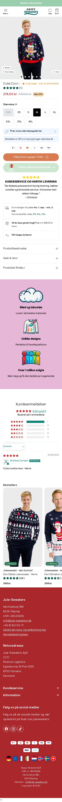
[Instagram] (6, 729)
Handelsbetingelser (15, 634)
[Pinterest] (13, 729)
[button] (11, 88)
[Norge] (40, 758)
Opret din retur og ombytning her (24, 630)
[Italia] (27, 758)
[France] (21, 758)
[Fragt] (31, 225)
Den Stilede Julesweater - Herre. (20, 574)
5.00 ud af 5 (39, 411)
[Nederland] (34, 758)
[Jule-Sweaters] (31, 12)
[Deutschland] (8, 758)
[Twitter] (20, 729)
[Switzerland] (53, 758)
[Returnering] (31, 235)
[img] (10, 456)
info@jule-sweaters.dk (17, 621)
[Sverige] (46, 758)
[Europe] (15, 758)
